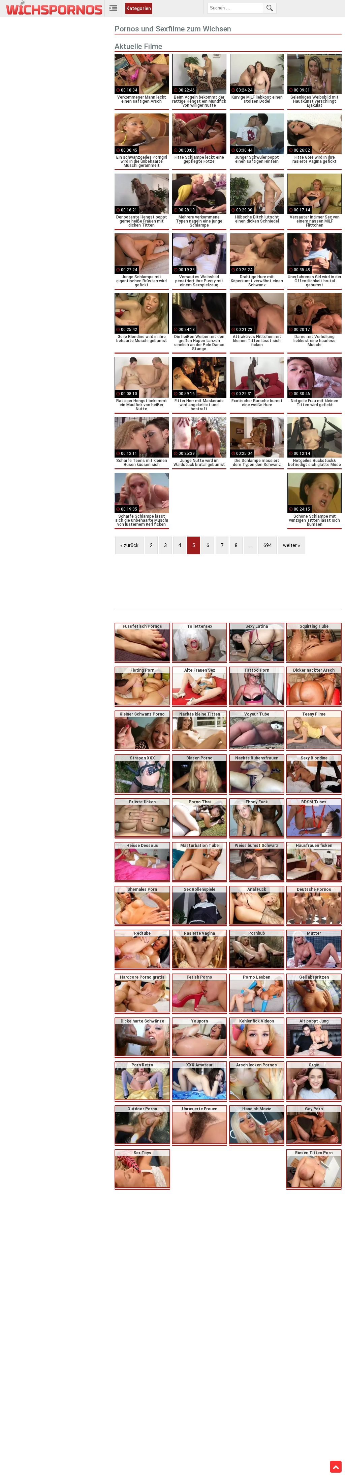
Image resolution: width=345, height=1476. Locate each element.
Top (336, 1467)
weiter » (291, 545)
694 (267, 545)
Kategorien (138, 8)
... (250, 545)
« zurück (129, 545)
